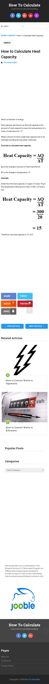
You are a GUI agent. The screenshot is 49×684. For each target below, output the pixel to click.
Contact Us (6, 661)
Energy (7, 43)
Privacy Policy (7, 666)
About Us (5, 657)
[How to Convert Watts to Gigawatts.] (24, 360)
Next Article (35, 326)
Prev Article (13, 326)
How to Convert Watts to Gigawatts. (19, 382)
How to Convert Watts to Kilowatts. (19, 429)
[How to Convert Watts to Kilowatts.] (24, 407)
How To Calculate (24, 5)
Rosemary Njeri (10, 62)
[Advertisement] (24, 92)
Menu (6, 26)
